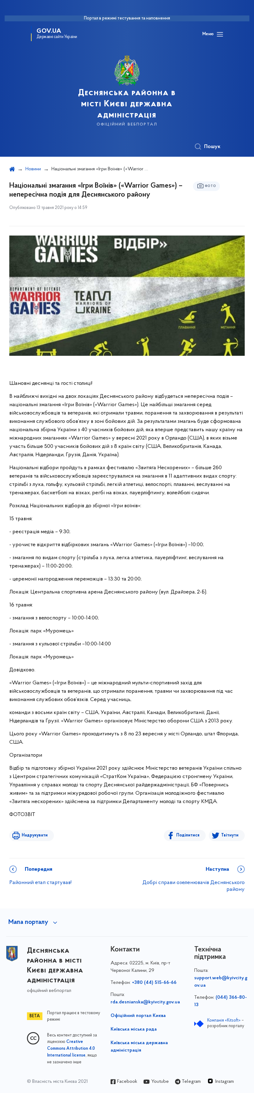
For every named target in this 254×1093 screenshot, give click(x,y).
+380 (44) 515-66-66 (154, 982)
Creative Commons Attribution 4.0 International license (71, 1049)
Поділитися (187, 835)
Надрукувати (35, 835)
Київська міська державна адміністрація (139, 1046)
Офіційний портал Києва (138, 1015)
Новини (33, 169)
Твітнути (230, 835)
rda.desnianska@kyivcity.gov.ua (145, 1002)
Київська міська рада (134, 1029)
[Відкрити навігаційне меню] (220, 34)
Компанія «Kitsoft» (224, 1020)
